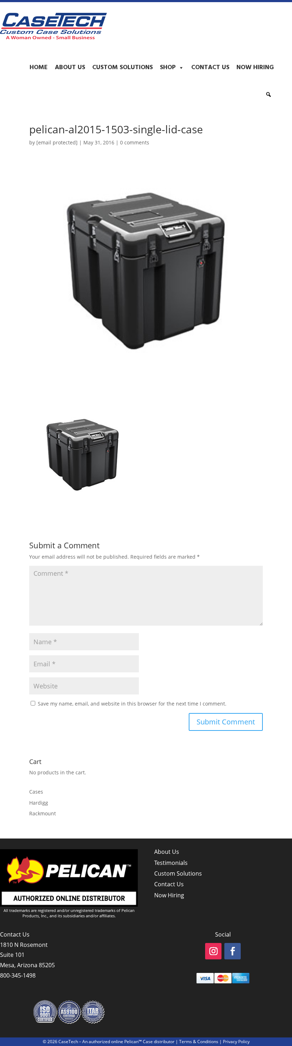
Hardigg (38, 802)
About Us (70, 67)
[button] (268, 94)
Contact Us (210, 67)
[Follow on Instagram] (213, 951)
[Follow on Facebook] (232, 951)
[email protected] (57, 142)
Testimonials (171, 863)
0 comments (134, 142)
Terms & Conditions (198, 1042)
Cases (36, 791)
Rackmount (42, 813)
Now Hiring (255, 67)
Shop (168, 67)
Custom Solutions (122, 67)
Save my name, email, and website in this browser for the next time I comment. (132, 703)
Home (39, 67)
